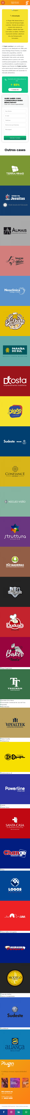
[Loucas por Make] (15, 261)
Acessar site (15, 89)
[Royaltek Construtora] (15, 723)
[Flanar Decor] (15, 807)
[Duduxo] (15, 622)
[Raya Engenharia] (15, 668)
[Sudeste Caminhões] (15, 441)
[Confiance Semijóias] (15, 471)
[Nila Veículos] (15, 707)
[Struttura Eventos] (15, 532)
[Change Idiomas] (15, 853)
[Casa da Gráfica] (15, 994)
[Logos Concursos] (15, 886)
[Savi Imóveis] (15, 916)
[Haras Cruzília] (15, 739)
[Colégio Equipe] (15, 757)
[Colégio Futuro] (15, 948)
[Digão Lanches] (15, 411)
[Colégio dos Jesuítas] (15, 201)
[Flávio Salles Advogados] (15, 932)
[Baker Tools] (15, 652)
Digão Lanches (15, 3)
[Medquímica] (15, 741)
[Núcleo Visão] (15, 502)
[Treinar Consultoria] (15, 684)
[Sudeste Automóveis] (15, 1012)
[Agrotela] (15, 704)
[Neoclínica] (15, 291)
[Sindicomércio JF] (15, 773)
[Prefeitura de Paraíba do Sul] (15, 351)
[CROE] (15, 805)
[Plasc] (15, 870)
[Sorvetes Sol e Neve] (15, 700)
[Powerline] (15, 789)
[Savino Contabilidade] (15, 996)
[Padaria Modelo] (15, 978)
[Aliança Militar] (15, 1044)
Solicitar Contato (15, 138)
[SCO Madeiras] (15, 562)
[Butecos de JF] (15, 321)
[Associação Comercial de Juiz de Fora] (15, 702)
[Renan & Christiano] (15, 592)
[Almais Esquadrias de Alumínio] (15, 231)
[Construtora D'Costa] (15, 381)
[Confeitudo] (15, 1028)
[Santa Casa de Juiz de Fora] (15, 823)
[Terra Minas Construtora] (15, 170)
